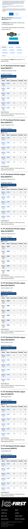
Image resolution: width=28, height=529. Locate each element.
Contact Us (4, 513)
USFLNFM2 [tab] (18, 47)
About (16, 510)
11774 (8, 83)
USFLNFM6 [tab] (12, 53)
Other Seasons (13, 43)
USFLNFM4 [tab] (11, 50)
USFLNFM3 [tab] (4, 50)
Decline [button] (16, 14)
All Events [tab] (4, 47)
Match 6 (3, 107)
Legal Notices (4, 519)
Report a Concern (19, 519)
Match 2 (3, 88)
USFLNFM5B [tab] (5, 53)
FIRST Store (4, 516)
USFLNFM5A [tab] (19, 50)
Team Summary (13, 38)
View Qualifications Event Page (8, 76)
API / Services (4, 510)
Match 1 (3, 83)
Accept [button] (11, 14)
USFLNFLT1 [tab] (19, 53)
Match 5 (3, 103)
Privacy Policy (18, 516)
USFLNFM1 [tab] (10, 47)
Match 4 (3, 98)
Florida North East (17, 18)
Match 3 (3, 93)
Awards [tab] (3, 55)
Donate (17, 513)
